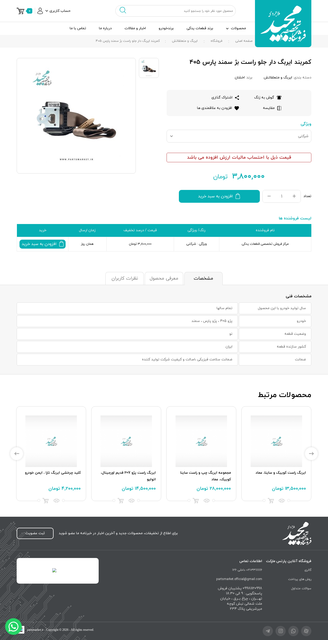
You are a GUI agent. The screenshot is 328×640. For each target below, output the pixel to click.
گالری (307, 570)
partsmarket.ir (35, 630)
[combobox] (239, 136)
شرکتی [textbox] (303, 136)
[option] (276, 453)
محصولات (238, 28)
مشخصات (203, 278)
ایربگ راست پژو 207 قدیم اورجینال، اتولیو (128, 476)
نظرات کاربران (124, 278)
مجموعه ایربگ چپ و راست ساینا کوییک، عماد (205, 476)
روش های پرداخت (299, 579)
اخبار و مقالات (135, 28)
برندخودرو (166, 28)
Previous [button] (16, 453)
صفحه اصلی (243, 41)
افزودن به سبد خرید (215, 196)
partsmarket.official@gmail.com (239, 579)
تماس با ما (78, 28)
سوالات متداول (301, 588)
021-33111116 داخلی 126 (247, 570)
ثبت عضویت (35, 533)
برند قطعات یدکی (200, 28)
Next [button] (311, 453)
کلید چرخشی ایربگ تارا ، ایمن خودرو (53, 472)
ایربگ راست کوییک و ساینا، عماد (280, 472)
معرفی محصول (164, 278)
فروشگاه (216, 41)
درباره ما (105, 28)
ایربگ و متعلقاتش (185, 41)
